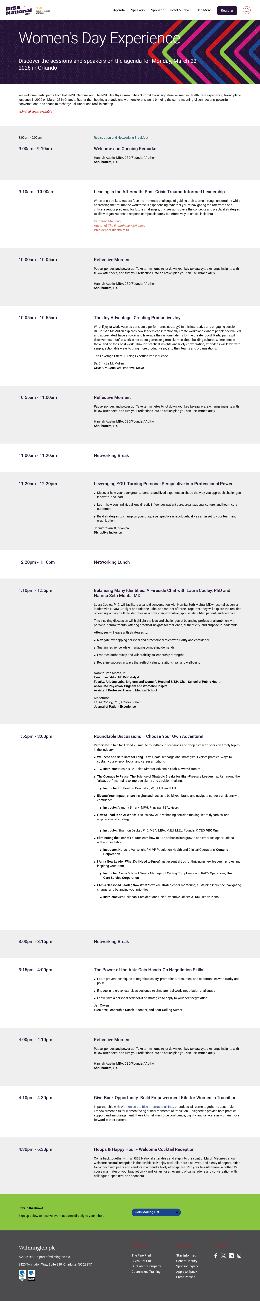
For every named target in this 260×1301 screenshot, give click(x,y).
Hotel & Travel (180, 10)
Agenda (119, 10)
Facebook (215, 1255)
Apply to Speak (186, 1271)
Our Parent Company (146, 1266)
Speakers (138, 10)
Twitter (223, 1255)
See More (204, 10)
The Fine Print (141, 1255)
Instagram (239, 1255)
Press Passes (185, 1277)
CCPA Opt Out (141, 1261)
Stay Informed (186, 1255)
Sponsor (157, 10)
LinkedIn (231, 1255)
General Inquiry (186, 1261)
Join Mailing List (147, 1212)
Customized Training (146, 1271)
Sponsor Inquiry (187, 1266)
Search (247, 10)
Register (227, 10)
